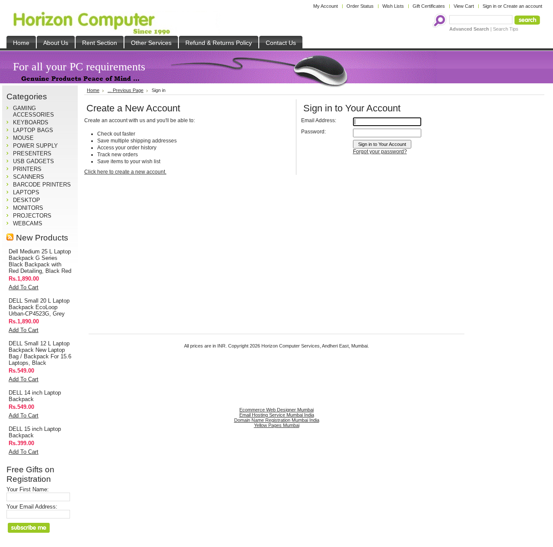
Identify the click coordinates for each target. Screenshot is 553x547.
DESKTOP (26, 200)
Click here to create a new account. (125, 172)
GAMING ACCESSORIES (33, 111)
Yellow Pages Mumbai (276, 425)
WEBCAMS (27, 223)
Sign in (489, 6)
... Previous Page (125, 90)
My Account (325, 6)
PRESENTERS (32, 153)
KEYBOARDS (30, 122)
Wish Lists (393, 6)
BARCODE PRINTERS (42, 184)
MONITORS (28, 208)
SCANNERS (28, 177)
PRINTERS (27, 169)
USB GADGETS (33, 161)
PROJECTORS (32, 215)
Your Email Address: (31, 506)
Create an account (522, 6)
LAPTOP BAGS (33, 130)
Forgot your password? (380, 152)
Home (93, 90)
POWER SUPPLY (35, 145)
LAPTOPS (26, 192)
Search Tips (505, 29)
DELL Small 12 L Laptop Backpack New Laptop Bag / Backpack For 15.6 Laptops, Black (40, 353)
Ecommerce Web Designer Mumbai (276, 409)
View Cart (464, 6)
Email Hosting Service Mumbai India (276, 414)
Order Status (360, 6)
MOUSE (23, 138)
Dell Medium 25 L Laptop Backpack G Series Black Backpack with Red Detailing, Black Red (40, 261)
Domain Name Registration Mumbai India (276, 420)
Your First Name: (27, 489)
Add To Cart (23, 287)
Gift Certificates (429, 6)
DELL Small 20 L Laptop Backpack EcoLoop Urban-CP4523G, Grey (39, 307)
